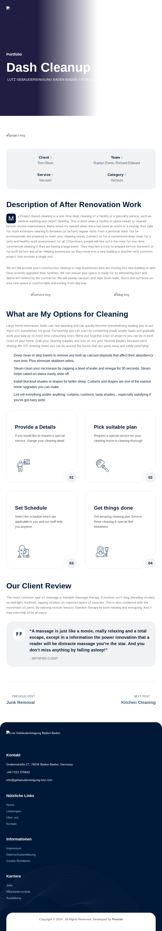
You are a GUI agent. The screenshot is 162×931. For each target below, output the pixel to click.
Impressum (13, 848)
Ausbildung (13, 898)
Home (10, 804)
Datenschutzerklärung (21, 854)
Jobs (9, 885)
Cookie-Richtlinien (18, 861)
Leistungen (13, 811)
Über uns (12, 817)
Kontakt (11, 823)
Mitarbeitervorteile (18, 891)
